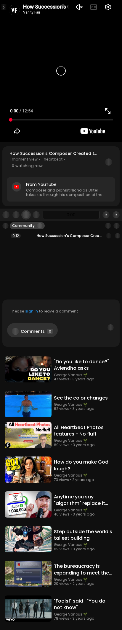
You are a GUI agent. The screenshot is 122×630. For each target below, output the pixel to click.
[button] (61, 176)
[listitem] (61, 236)
